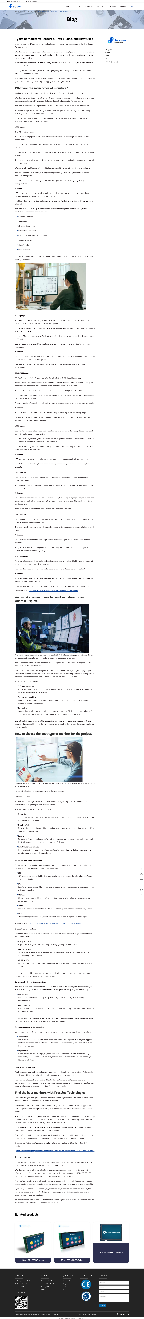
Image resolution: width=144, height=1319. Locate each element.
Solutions (19, 1276)
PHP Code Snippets (64, 1318)
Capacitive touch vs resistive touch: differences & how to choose (53, 591)
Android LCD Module (22, 1284)
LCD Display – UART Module (24, 1281)
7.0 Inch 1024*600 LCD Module (33, 1260)
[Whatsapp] (141, 874)
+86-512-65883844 (31, 1)
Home (17, 11)
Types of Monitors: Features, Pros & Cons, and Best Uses (54, 11)
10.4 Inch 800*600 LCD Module (111, 1252)
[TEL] (141, 884)
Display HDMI (19, 1287)
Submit (102, 1305)
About (24, 11)
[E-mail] (141, 879)
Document (66, 1281)
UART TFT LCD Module (48, 1281)
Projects (65, 1284)
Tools (65, 1287)
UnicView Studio (20, 1293)
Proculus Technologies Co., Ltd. (34, 1314)
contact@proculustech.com (14, 1)
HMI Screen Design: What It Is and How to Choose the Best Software (55, 923)
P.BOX (17, 1290)
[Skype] (141, 869)
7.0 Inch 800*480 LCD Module (72, 1260)
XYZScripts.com (81, 1318)
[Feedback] (141, 889)
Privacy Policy (91, 1314)
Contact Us (104, 1276)
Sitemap (81, 1314)
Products (45, 1276)
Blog (32, 11)
